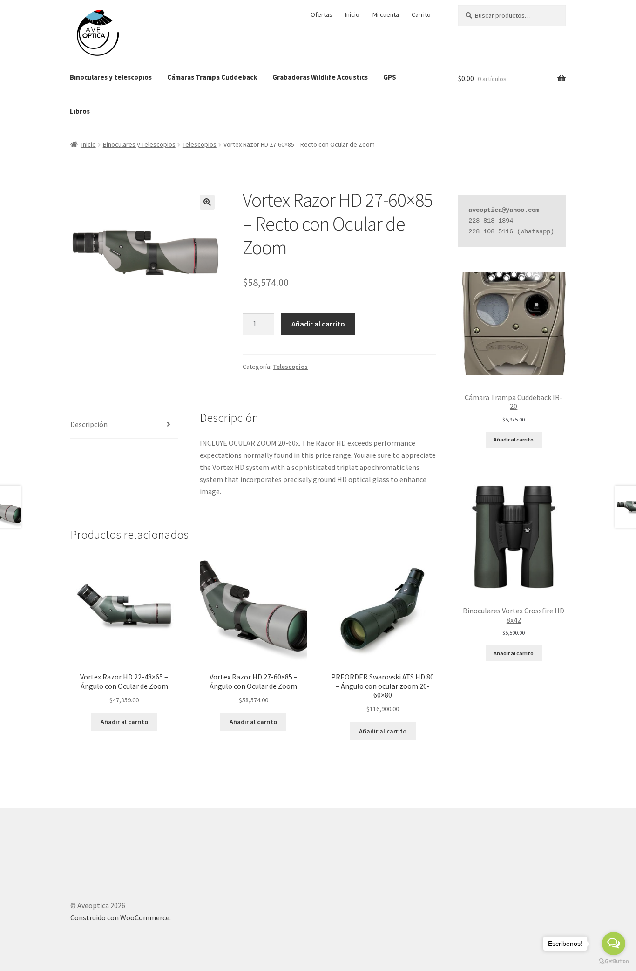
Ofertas (321, 14)
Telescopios (200, 144)
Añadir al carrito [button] (124, 722)
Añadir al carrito (318, 323)
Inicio (352, 14)
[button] (207, 202)
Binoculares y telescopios (111, 77)
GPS (389, 77)
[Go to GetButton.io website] (614, 961)
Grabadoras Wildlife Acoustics (320, 77)
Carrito (421, 14)
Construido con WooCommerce (119, 917)
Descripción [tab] (89, 424)
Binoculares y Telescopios (139, 144)
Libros (80, 111)
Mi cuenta (385, 14)
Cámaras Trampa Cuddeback (212, 77)
